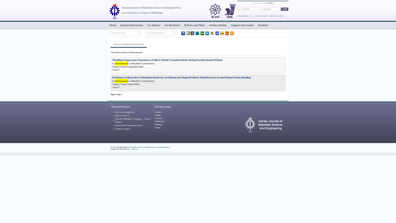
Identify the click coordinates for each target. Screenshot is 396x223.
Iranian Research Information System (128, 125)
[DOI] (232, 33)
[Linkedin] (207, 33)
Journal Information (132, 25)
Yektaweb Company (122, 129)
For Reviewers (172, 25)
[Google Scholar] (183, 33)
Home (113, 25)
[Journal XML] (227, 33)
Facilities (263, 25)
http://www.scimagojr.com (124, 112)
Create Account (261, 16)
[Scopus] (197, 33)
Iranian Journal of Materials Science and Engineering (151, 147)
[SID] (217, 33)
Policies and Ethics (194, 25)
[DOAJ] (202, 33)
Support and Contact (242, 25)
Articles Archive (218, 25)
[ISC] (222, 33)
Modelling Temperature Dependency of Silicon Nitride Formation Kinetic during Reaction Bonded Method (167, 60)
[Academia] (192, 33)
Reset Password (276, 16)
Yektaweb (134, 149)
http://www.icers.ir (122, 115)
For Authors (154, 25)
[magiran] (212, 33)
